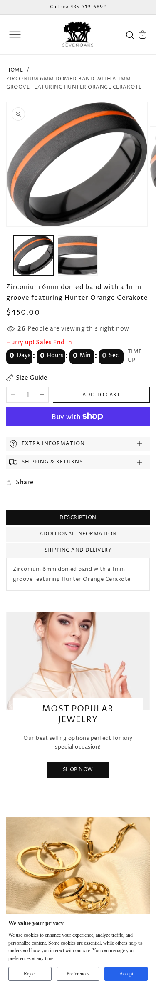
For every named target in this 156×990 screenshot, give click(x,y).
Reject (30, 974)
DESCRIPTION (78, 517)
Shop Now (78, 769)
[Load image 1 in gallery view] (33, 255)
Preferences (78, 974)
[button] (15, 34)
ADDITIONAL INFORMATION (78, 533)
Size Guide (31, 377)
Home (14, 70)
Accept (126, 974)
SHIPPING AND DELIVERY (78, 550)
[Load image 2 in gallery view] (78, 255)
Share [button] (25, 482)
